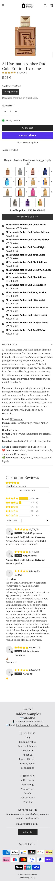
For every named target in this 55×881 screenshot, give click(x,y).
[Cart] (51, 5)
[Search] (45, 5)
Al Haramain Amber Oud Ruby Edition (26, 294)
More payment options (27, 142)
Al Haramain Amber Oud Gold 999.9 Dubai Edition (28, 271)
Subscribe (28, 832)
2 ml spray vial (10, 91)
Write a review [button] (27, 490)
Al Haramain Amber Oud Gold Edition (26, 286)
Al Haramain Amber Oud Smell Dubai (26, 332)
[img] (22, 529)
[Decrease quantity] (5, 111)
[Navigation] (3, 5)
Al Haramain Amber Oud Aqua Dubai (25, 256)
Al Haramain (16, 419)
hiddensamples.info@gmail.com (32, 725)
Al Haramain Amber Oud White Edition (27, 309)
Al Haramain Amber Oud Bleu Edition (26, 279)
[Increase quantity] (16, 111)
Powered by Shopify (27, 877)
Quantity (8, 105)
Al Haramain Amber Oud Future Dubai (26, 317)
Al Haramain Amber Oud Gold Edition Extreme (26, 226)
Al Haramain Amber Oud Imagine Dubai (27, 324)
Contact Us (29, 717)
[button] (12, 498)
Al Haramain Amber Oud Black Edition (26, 264)
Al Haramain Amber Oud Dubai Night (25, 249)
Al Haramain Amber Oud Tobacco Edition (28, 241)
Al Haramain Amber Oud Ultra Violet (25, 301)
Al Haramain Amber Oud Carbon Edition (27, 234)
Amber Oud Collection (25, 409)
